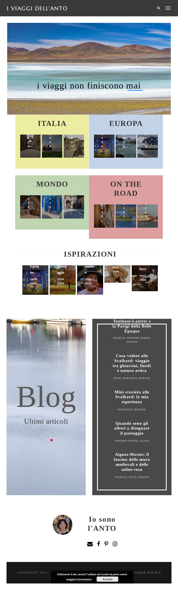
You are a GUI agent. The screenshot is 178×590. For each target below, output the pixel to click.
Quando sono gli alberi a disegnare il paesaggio (132, 428)
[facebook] (98, 544)
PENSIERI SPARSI (138, 338)
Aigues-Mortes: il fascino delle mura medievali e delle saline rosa (132, 461)
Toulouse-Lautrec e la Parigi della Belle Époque (131, 326)
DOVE (117, 378)
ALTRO (144, 441)
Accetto (107, 579)
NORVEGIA (130, 378)
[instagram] (115, 544)
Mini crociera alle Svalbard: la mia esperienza (132, 397)
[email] (90, 544)
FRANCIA (119, 338)
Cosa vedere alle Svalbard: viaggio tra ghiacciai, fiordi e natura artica (132, 363)
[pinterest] (106, 544)
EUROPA (132, 342)
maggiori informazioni (79, 579)
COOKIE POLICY (146, 572)
